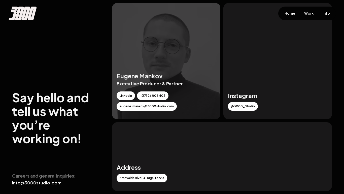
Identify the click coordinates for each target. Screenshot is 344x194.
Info (326, 13)
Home (290, 13)
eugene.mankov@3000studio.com (147, 106)
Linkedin (126, 96)
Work (309, 13)
